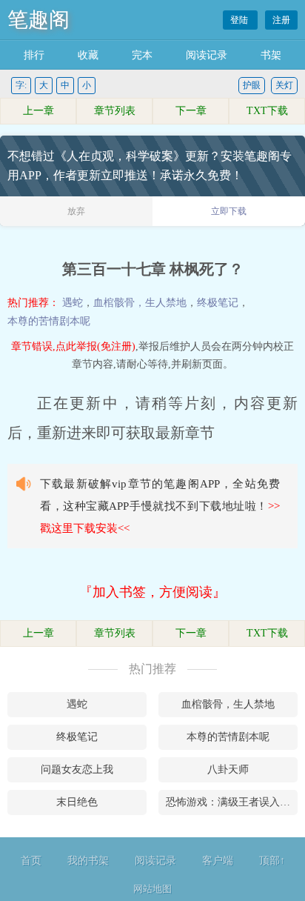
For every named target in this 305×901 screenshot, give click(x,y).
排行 (34, 55)
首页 (31, 860)
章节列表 (114, 110)
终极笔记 (217, 302)
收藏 (88, 55)
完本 (142, 55)
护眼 (252, 85)
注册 (281, 20)
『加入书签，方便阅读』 (152, 592)
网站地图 (152, 889)
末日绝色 (77, 802)
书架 (271, 55)
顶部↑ (272, 860)
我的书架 (88, 860)
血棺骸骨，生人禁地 (140, 302)
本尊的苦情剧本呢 (48, 321)
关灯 (284, 85)
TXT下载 (267, 110)
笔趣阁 (38, 19)
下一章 (191, 110)
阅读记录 (206, 55)
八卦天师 (228, 769)
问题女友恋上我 (77, 769)
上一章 (38, 110)
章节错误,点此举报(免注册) (73, 346)
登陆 (240, 20)
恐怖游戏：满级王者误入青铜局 (232, 802)
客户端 (217, 860)
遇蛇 (72, 302)
